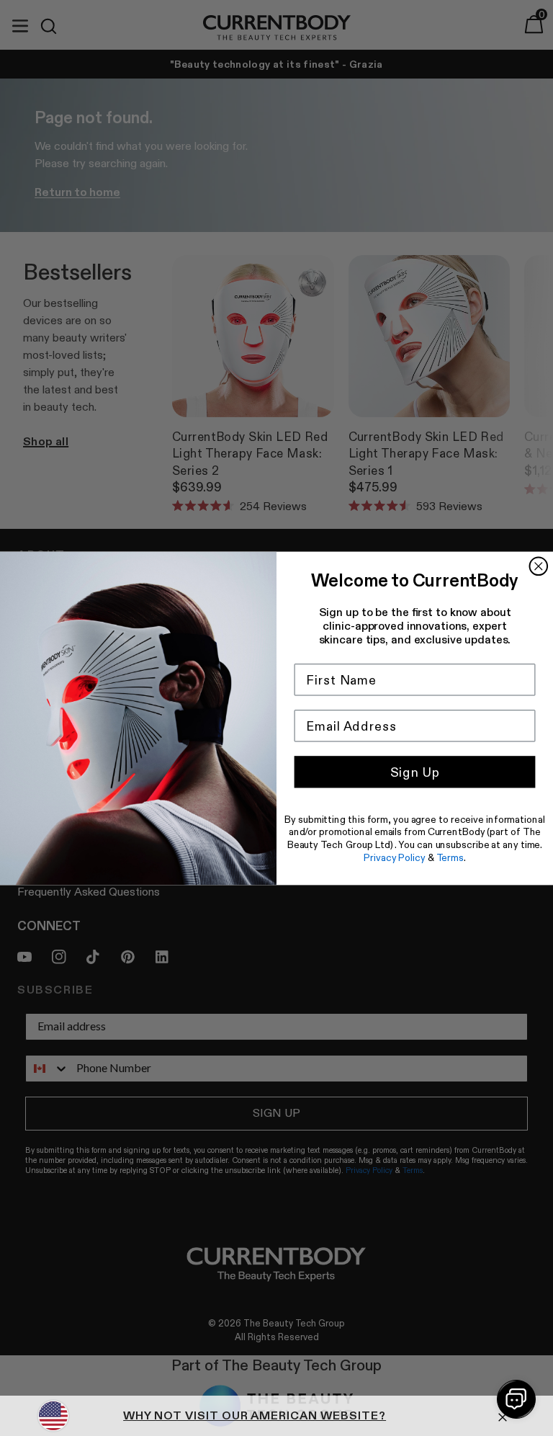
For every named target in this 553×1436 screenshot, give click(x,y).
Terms (450, 857)
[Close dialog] (539, 566)
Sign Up (415, 772)
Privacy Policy (395, 857)
